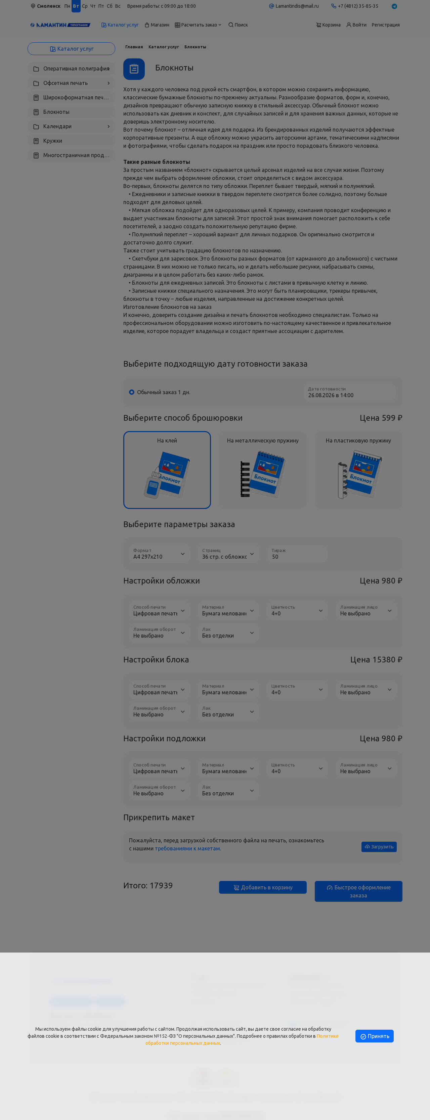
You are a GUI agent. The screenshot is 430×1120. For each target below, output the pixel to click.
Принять (378, 1036)
